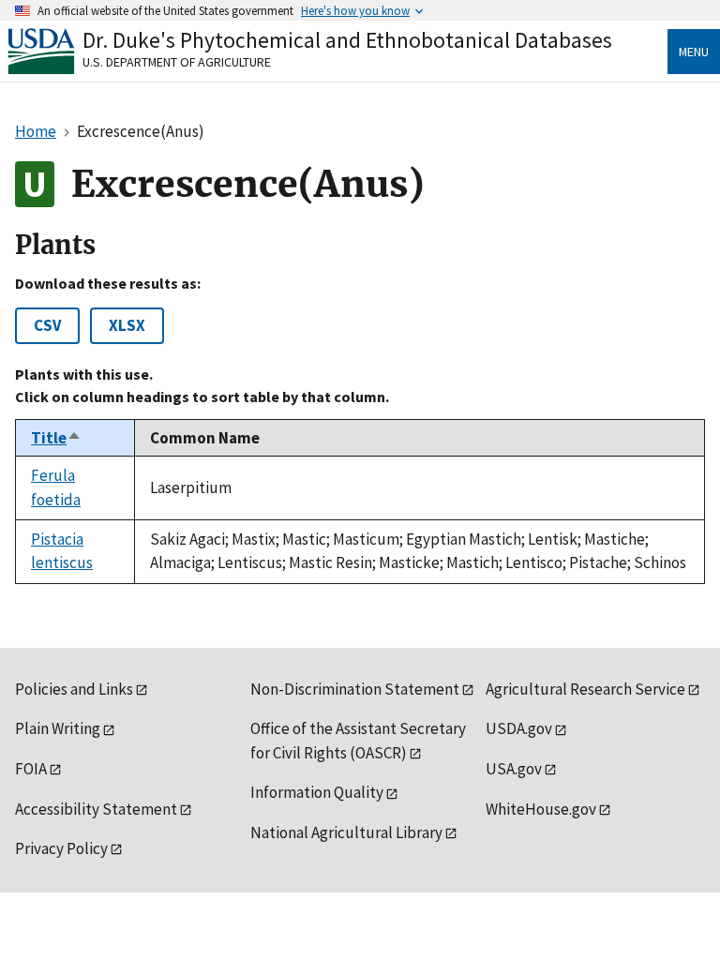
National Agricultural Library (346, 832)
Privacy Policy (61, 848)
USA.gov (514, 768)
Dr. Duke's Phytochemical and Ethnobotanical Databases (347, 39)
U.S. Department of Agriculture (176, 61)
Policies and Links (74, 689)
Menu (694, 51)
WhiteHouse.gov (541, 809)
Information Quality (316, 792)
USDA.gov (519, 728)
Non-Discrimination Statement (354, 689)
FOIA (31, 768)
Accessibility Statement (96, 809)
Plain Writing (57, 728)
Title (56, 438)
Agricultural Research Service (585, 689)
